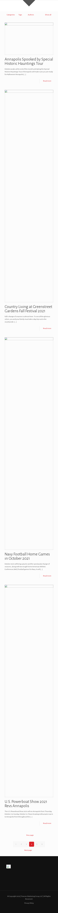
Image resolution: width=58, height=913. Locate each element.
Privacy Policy (29, 903)
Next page (28, 850)
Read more (47, 81)
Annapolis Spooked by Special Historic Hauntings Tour (29, 61)
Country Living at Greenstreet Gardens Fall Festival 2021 (28, 309)
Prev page (30, 835)
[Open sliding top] (29, 3)
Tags (20, 15)
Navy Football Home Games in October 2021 (27, 556)
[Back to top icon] (52, 907)
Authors (31, 15)
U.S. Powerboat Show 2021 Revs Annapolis (26, 803)
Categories (11, 15)
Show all (48, 15)
